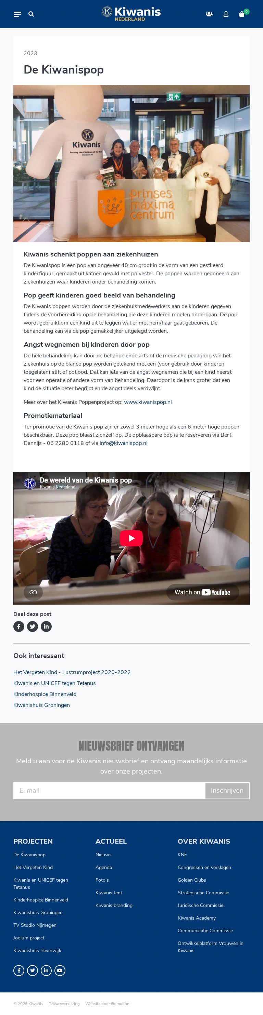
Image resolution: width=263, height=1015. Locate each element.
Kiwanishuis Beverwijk (37, 950)
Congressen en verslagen (204, 867)
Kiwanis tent (109, 892)
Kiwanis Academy (197, 918)
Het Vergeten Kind (33, 867)
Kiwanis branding (114, 905)
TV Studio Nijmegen (35, 925)
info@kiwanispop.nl (124, 443)
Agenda (104, 867)
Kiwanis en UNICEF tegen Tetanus (54, 683)
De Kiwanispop (29, 855)
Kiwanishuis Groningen (41, 705)
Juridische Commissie (200, 905)
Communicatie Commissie (205, 930)
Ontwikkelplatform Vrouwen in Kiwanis (210, 947)
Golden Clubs (192, 880)
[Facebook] (18, 626)
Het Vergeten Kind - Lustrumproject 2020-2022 (72, 672)
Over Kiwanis (204, 841)
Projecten (33, 841)
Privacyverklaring (64, 1003)
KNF (182, 855)
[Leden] (209, 14)
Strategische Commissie (203, 892)
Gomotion (120, 1003)
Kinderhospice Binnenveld (44, 694)
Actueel (111, 841)
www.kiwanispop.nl (148, 402)
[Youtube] (59, 970)
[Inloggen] (226, 14)
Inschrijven (227, 790)
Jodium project (29, 938)
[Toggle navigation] (17, 14)
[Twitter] (32, 626)
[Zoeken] (31, 14)
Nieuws (104, 855)
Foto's (102, 880)
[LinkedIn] (46, 626)
